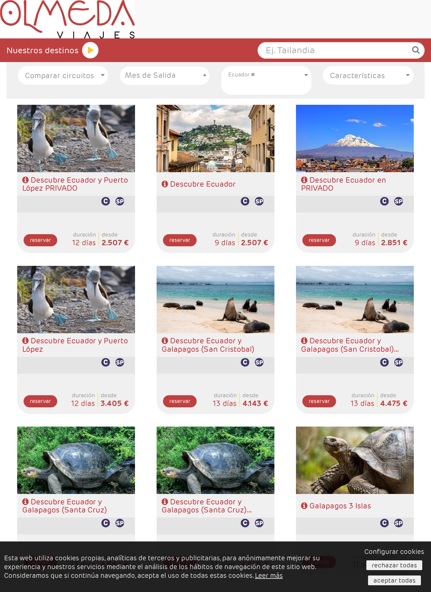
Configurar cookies (394, 551)
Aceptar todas (394, 580)
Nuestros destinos (42, 50)
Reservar (40, 240)
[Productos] (90, 50)
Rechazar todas (394, 565)
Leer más (269, 575)
